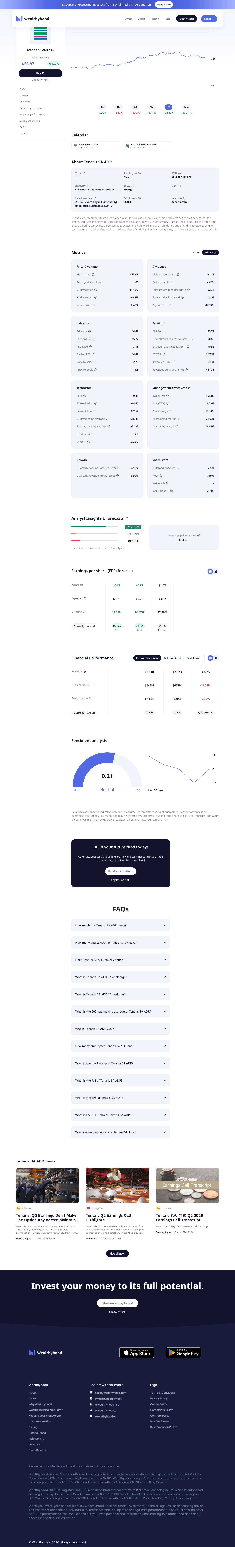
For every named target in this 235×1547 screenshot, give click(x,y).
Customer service (40, 1421)
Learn (141, 18)
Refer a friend (37, 1433)
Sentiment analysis (30, 120)
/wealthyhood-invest (108, 1399)
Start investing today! (117, 1303)
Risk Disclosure (159, 1421)
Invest (128, 18)
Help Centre (36, 1439)
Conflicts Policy (159, 1416)
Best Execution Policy (163, 1427)
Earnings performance (32, 108)
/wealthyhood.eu (105, 1416)
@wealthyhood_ (105, 1410)
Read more (164, 4)
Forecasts (25, 101)
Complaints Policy (161, 1410)
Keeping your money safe (45, 1416)
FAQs (22, 127)
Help (167, 18)
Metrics (24, 95)
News (23, 133)
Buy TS (40, 73)
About (23, 88)
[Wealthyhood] (32, 19)
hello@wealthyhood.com (110, 1393)
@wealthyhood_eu (107, 1405)
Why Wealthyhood (40, 1404)
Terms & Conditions (162, 1393)
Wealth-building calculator (46, 1410)
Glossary (34, 1444)
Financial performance (32, 114)
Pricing (155, 18)
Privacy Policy (159, 1398)
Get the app (186, 18)
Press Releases (38, 1450)
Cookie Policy (158, 1404)
